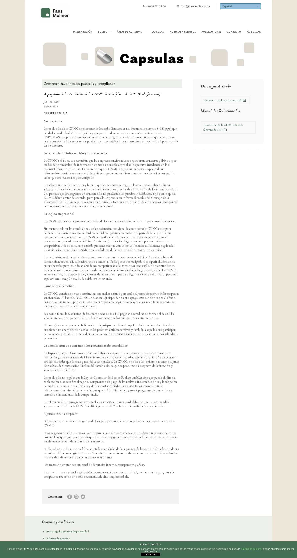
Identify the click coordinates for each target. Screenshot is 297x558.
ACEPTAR (150, 554)
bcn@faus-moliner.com (195, 6)
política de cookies (251, 548)
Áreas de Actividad (129, 31)
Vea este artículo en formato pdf (223, 100)
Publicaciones (211, 31)
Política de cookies (58, 538)
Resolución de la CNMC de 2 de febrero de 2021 (223, 127)
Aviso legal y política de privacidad (67, 531)
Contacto (234, 31)
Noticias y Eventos (183, 31)
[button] (240, 6)
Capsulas (157, 31)
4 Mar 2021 (51, 106)
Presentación (82, 31)
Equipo (103, 31)
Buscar (256, 31)
